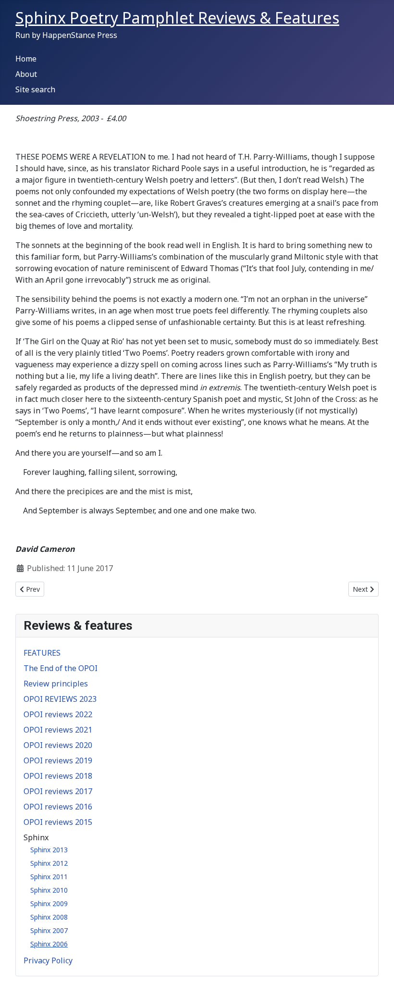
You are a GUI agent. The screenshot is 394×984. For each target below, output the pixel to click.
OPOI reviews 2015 (58, 822)
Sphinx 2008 (49, 917)
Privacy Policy (48, 960)
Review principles (56, 683)
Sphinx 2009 (49, 903)
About (26, 74)
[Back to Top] (377, 966)
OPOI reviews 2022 (58, 714)
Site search (35, 89)
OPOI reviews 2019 (58, 760)
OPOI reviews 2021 (58, 729)
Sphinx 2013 (49, 849)
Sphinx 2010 (49, 890)
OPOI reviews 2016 (58, 806)
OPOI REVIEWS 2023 (60, 699)
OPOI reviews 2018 (58, 776)
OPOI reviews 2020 (58, 745)
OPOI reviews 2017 (58, 791)
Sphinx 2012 (49, 863)
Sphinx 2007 (49, 930)
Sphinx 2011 (49, 876)
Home (26, 58)
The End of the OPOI (61, 668)
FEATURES (42, 653)
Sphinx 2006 (49, 943)
